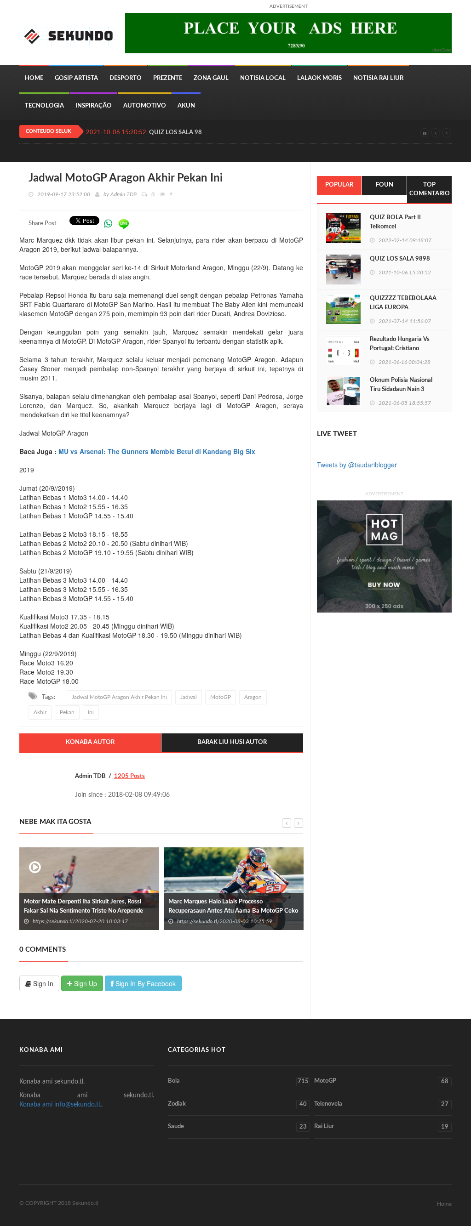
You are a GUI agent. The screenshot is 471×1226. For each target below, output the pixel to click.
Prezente (167, 78)
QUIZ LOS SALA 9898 (179, 133)
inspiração (93, 106)
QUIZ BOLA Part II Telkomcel (395, 222)
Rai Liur (381, 1127)
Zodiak (237, 1104)
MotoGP (220, 697)
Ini (91, 712)
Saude (237, 1127)
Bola (238, 1081)
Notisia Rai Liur (378, 78)
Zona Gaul (211, 78)
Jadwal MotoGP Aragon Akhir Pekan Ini (119, 697)
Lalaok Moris (319, 78)
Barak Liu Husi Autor (232, 742)
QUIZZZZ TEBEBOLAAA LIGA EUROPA (403, 303)
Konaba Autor (90, 742)
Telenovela (381, 1104)
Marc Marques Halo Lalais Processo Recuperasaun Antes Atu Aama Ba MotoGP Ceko (233, 906)
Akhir (40, 712)
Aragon (253, 697)
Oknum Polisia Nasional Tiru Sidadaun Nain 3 (401, 384)
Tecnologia (44, 106)
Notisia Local (263, 78)
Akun (186, 106)
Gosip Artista (76, 78)
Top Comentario (429, 189)
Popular (339, 185)
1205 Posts (129, 776)
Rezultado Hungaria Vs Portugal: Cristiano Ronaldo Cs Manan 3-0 (400, 348)
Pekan (67, 712)
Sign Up (84, 983)
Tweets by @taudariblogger (357, 464)
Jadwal (188, 697)
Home (34, 78)
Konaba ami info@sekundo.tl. (60, 1104)
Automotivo (144, 106)
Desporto (125, 78)
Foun (384, 185)
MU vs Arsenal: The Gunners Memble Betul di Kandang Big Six (156, 451)
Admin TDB (123, 194)
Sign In (42, 983)
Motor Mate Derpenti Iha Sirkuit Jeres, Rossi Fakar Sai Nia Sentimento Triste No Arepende (83, 906)
